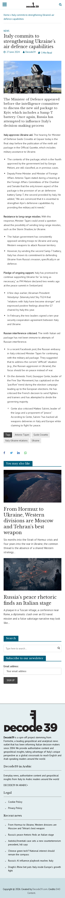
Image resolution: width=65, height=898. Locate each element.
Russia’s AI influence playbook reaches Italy (30, 860)
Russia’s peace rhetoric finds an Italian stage (30, 600)
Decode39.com (39, 889)
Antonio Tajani (22, 434)
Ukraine (35, 440)
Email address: (11, 666)
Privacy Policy (15, 808)
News (6, 30)
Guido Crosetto (41, 434)
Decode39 (30, 51)
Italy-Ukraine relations (16, 440)
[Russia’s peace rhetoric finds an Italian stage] (32, 574)
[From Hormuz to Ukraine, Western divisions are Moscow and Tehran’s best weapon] (32, 486)
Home (7, 14)
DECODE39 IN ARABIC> (16, 785)
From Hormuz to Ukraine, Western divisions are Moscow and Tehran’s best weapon (28, 520)
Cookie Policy (15, 801)
